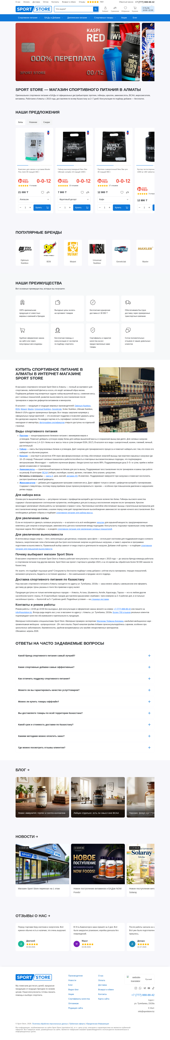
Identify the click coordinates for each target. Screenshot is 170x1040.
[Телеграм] (144, 988)
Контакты (55, 2)
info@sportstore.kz (24, 612)
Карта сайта (103, 999)
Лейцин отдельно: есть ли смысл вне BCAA (96, 813)
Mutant (24, 409)
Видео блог (73, 990)
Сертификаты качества (79, 999)
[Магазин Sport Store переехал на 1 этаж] (42, 864)
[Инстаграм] (136, 988)
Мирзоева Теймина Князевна (110, 621)
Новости (72, 980)
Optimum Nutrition (83, 406)
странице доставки (100, 599)
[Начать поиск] (95, 9)
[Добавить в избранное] (42, 192)
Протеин (24, 436)
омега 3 (49, 476)
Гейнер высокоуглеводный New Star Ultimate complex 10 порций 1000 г (72, 170)
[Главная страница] (34, 9)
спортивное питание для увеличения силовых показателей (84, 529)
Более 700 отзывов (122, 612)
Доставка (36, 2)
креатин (100, 522)
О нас (18, 2)
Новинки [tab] (33, 122)
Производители (75, 976)
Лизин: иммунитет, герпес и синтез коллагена (41, 813)
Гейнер (23, 449)
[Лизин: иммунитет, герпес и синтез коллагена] (42, 797)
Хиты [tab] (20, 122)
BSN (18, 409)
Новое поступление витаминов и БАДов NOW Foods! (98, 890)
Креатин (24, 456)
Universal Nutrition (43, 409)
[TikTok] (153, 988)
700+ (102, 2)
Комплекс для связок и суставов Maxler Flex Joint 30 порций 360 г (34, 170)
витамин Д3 (72, 476)
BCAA (45, 473)
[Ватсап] (140, 988)
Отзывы (82, 2)
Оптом (45, 2)
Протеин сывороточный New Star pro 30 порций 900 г (113, 170)
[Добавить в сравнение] (48, 192)
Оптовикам (73, 1003)
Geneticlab (57, 409)
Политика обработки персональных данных (50, 1024)
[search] (76, 9)
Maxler (31, 409)
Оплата (26, 2)
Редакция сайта (75, 1008)
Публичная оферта (77, 1024)
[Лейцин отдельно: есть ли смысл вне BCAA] (98, 797)
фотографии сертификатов (52, 422)
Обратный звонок (126, 2)
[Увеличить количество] (30, 207)
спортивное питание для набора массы (74, 513)
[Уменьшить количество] (20, 207)
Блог (70, 985)
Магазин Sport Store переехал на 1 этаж (39, 888)
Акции (71, 994)
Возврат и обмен (69, 2)
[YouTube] (149, 988)
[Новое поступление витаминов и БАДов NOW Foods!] (98, 864)
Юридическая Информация (97, 1024)
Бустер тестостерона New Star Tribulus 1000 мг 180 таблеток (153, 170)
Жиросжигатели (27, 483)
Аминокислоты (27, 469)
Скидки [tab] (46, 122)
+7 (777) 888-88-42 (144, 2)
